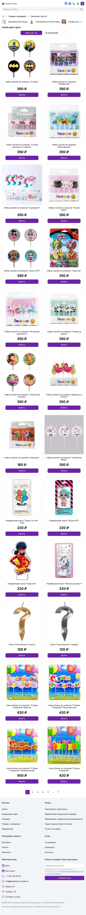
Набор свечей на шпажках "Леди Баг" (64, 271)
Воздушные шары (10, 814)
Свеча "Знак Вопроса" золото (22, 644)
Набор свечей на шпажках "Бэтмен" (22, 82)
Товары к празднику (17, 16)
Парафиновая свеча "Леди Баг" (22, 584)
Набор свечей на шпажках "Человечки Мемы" (64, 458)
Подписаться (64, 878)
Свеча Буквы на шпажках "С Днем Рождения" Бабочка (22, 706)
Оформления (7, 829)
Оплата (5, 847)
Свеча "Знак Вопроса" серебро (64, 644)
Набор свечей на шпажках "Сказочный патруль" (22, 396)
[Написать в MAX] (65, 3)
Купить (22, 95)
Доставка (6, 842)
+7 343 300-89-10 (13, 876)
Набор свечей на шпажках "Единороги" (22, 208)
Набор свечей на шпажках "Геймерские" (64, 83)
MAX (7, 866)
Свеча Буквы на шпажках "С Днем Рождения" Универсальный (22, 769)
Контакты (49, 852)
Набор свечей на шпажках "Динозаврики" (64, 146)
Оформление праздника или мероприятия (64, 819)
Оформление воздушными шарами (60, 814)
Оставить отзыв (12, 897)
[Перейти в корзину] (78, 3)
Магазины (6, 852)
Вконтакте (10, 871)
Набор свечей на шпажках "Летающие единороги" (22, 332)
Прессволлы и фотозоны (56, 809)
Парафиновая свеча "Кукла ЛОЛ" (64, 520)
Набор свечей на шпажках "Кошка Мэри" (64, 209)
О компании (50, 842)
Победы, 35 (10, 891)
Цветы (5, 809)
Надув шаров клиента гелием (58, 824)
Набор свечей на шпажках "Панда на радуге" (64, 332)
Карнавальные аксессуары (48, 22)
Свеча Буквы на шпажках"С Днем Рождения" (64, 769)
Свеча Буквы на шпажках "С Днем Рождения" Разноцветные (64, 706)
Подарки (6, 819)
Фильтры (29, 33)
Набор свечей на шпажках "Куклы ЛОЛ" (22, 271)
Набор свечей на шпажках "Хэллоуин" (21, 457)
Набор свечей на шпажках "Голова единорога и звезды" (22, 146)
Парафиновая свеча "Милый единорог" (64, 584)
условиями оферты (53, 874)
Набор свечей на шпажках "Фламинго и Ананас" (64, 396)
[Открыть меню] (82, 3)
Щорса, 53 (10, 886)
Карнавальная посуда (18, 22)
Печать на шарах (52, 829)
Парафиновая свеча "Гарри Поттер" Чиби (21, 521)
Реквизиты (50, 847)
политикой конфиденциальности (70, 871)
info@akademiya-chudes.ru (17, 881)
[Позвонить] (74, 3)
